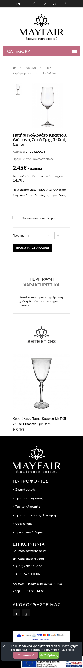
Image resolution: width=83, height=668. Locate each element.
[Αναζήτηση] (34, 3)
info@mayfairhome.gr (32, 551)
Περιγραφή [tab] (42, 279)
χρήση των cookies (63, 649)
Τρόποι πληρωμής (27, 506)
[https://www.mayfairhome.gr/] (44, 3)
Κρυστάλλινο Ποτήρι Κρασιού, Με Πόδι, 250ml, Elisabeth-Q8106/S (40, 421)
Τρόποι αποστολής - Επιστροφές (37, 515)
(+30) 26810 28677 (29, 566)
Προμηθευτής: (22, 159)
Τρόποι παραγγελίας (29, 498)
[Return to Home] (14, 67)
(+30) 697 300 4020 (29, 574)
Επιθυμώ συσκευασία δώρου (37, 218)
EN (18, 4)
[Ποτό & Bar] (47, 106)
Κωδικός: (19, 151)
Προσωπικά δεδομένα (29, 532)
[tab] (18, 88)
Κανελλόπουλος (43, 159)
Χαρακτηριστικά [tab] (41, 284)
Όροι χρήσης (23, 523)
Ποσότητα (19, 235)
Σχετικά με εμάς (25, 489)
